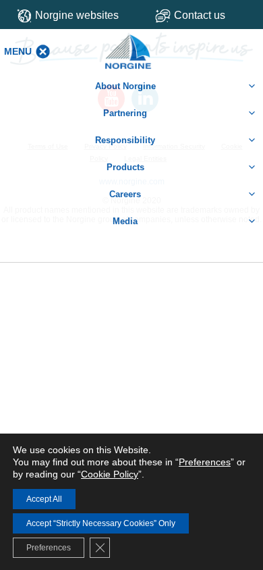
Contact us (199, 15)
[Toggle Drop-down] (204, 15)
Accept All (44, 499)
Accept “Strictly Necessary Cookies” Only (100, 523)
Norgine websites (77, 15)
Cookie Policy (109, 474)
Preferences (205, 462)
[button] (18, 51)
